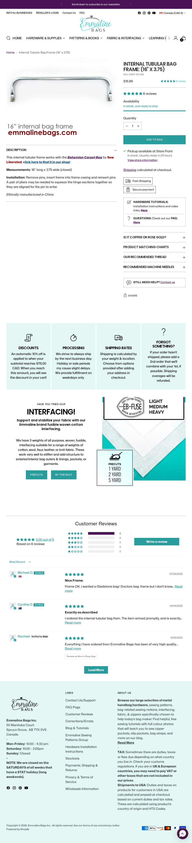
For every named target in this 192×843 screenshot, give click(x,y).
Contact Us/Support (80, 700)
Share (132, 295)
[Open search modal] (8, 38)
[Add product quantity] (138, 126)
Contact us (167, 282)
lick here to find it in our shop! (47, 162)
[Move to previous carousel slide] (174, 509)
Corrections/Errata (79, 721)
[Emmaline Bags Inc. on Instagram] (144, 13)
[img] (74, 574)
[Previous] (62, 4)
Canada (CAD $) (173, 13)
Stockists (72, 758)
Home (10, 52)
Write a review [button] (156, 542)
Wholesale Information (82, 789)
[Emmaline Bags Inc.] (96, 24)
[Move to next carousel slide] (182, 508)
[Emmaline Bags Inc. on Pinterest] (149, 13)
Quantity (129, 118)
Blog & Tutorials (77, 728)
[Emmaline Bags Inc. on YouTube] (154, 13)
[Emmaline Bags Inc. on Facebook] (139, 13)
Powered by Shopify (17, 829)
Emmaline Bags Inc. (39, 825)
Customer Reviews (79, 714)
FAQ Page (72, 707)
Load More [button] (96, 670)
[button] (168, 81)
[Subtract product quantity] (127, 126)
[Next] (130, 4)
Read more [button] (73, 622)
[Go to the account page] (175, 38)
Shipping (129, 170)
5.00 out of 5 (45, 539)
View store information (143, 160)
